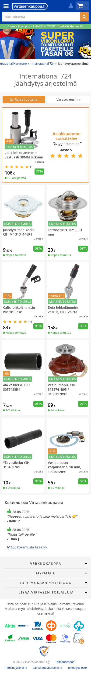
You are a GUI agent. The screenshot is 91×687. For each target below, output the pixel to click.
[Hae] (84, 16)
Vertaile (39, 161)
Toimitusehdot (64, 662)
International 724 (42, 63)
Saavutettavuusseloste (47, 667)
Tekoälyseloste (77, 667)
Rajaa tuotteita (25, 99)
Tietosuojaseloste (15, 667)
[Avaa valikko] (4, 6)
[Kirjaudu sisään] (69, 6)
